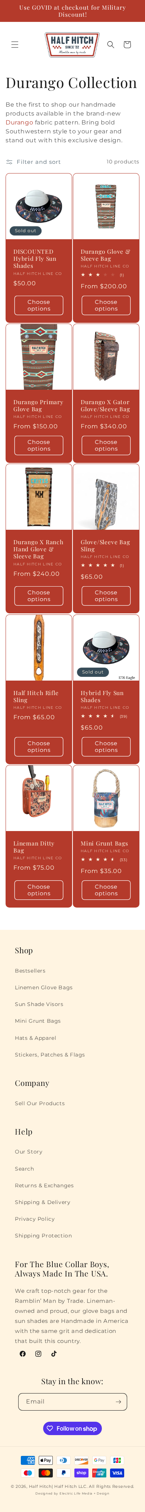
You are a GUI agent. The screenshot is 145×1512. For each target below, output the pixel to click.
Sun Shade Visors (39, 1004)
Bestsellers (30, 970)
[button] (15, 44)
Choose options (39, 305)
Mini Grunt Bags (104, 843)
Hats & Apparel (35, 1038)
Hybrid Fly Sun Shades (102, 696)
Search (24, 1168)
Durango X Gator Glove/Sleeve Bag (105, 405)
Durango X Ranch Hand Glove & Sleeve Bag (38, 549)
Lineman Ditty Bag (34, 847)
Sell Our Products (40, 1103)
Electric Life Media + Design (84, 1493)
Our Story (28, 1151)
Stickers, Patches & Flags (50, 1054)
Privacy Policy (35, 1219)
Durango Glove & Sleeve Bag (105, 255)
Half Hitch (40, 1486)
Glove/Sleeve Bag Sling (105, 545)
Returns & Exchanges (44, 1185)
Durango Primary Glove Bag (38, 405)
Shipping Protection (43, 1235)
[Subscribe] (118, 1402)
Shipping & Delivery (42, 1202)
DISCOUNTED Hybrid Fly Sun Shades (35, 258)
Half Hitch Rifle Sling (35, 696)
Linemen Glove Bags (44, 987)
